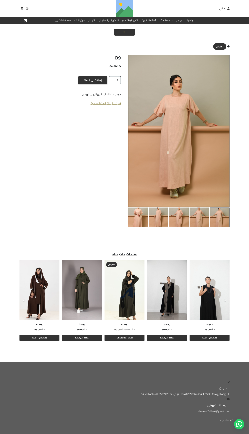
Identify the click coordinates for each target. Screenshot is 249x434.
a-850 (167, 324)
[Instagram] (27, 8)
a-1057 (39, 324)
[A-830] (82, 290)
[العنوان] (22, 8)
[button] (133, 60)
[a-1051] (124, 290)
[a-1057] (39, 290)
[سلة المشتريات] (25, 20)
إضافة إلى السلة (93, 80)
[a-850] (167, 290)
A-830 (82, 324)
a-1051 (124, 324)
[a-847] (210, 290)
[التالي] (23, 300)
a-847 (209, 324)
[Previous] (225, 300)
